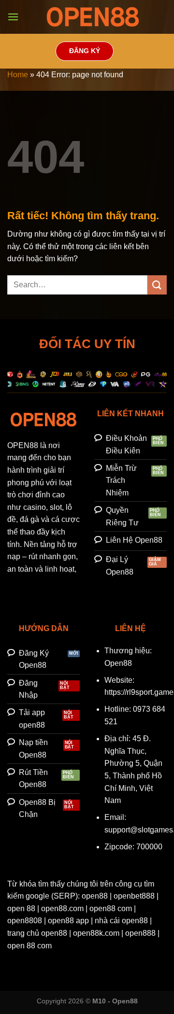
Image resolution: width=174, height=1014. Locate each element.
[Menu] (13, 16)
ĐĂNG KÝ (84, 51)
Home (17, 74)
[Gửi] (157, 284)
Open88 (118, 663)
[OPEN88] (93, 17)
